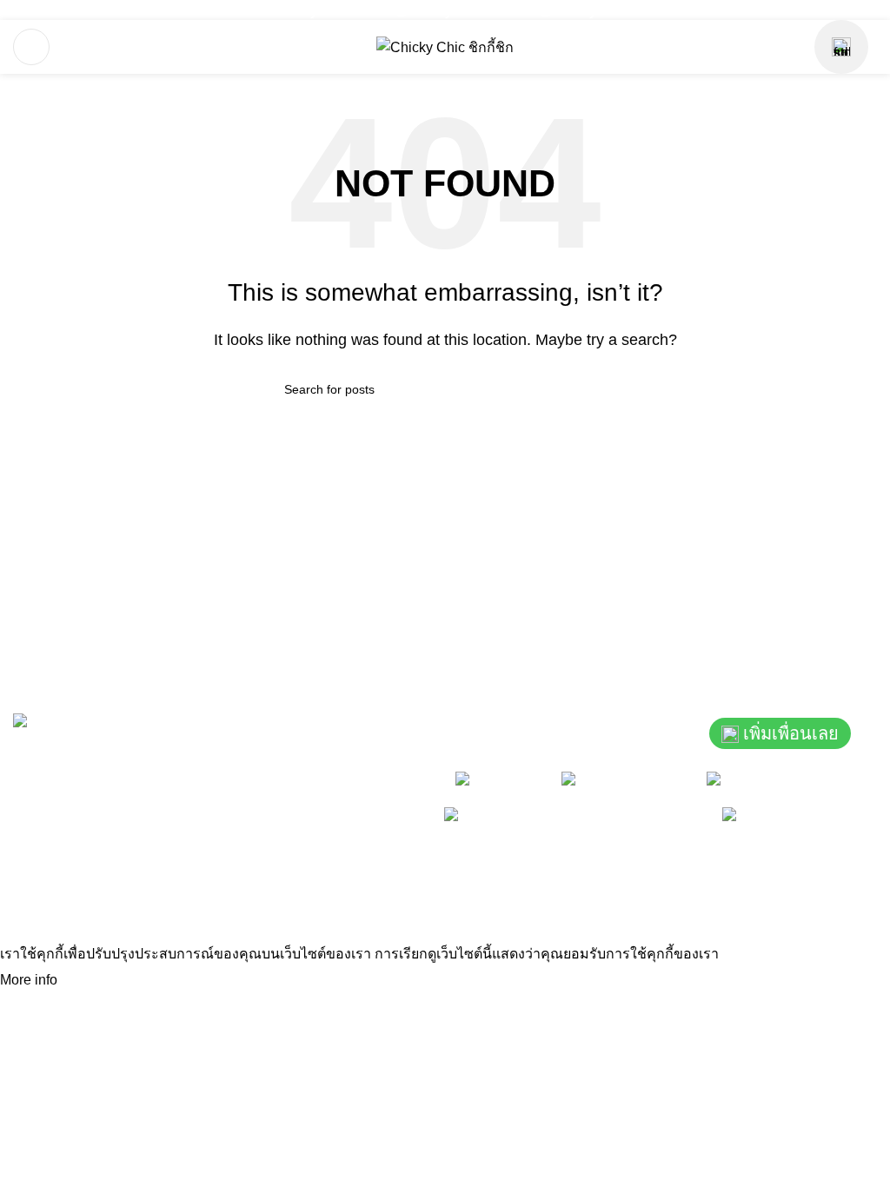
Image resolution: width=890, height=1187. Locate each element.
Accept (94, 981)
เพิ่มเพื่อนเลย (791, 733)
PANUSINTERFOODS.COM (779, 889)
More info (30, 979)
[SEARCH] (599, 389)
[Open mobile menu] (31, 47)
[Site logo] (445, 46)
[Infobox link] (301, 10)
